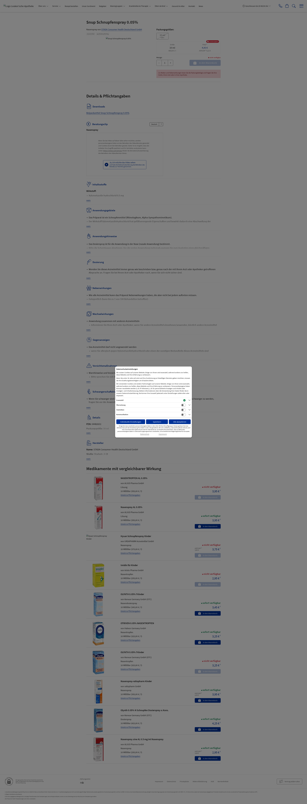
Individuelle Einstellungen (130, 422)
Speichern (157, 422)
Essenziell (120, 400)
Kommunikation (122, 414)
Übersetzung (120, 405)
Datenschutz (144, 434)
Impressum (163, 434)
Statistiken (120, 410)
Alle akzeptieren (179, 422)
